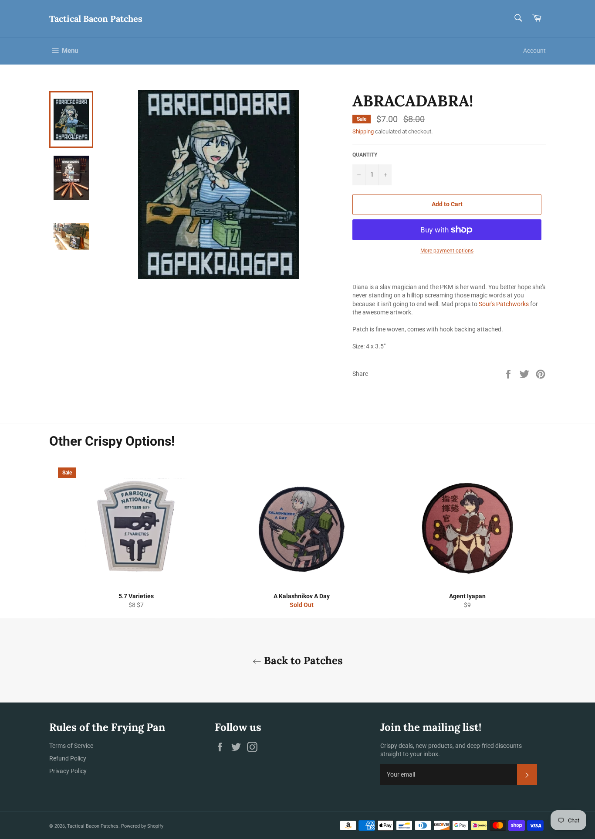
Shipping (363, 131)
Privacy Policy (68, 770)
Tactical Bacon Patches (95, 18)
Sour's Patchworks (504, 303)
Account (534, 50)
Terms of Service (71, 745)
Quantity (364, 155)
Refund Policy (67, 758)
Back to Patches (302, 660)
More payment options (446, 251)
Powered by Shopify (142, 826)
